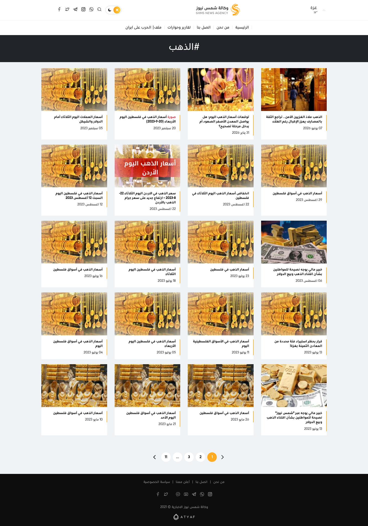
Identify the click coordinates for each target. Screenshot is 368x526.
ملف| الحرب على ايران (143, 28)
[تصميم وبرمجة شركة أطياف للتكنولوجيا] (184, 517)
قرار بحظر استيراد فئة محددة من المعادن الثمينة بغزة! (298, 344)
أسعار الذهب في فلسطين (229, 270)
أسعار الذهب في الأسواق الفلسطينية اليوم (221, 344)
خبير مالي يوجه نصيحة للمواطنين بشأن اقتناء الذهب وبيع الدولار (297, 272)
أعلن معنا (183, 482)
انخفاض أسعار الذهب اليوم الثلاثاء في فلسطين (220, 196)
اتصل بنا (204, 28)
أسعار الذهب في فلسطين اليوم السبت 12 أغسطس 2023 (79, 196)
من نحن (223, 28)
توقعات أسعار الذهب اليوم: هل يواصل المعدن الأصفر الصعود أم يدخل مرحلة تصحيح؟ (224, 121)
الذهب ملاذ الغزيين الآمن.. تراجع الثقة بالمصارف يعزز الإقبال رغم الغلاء (294, 119)
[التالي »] (154, 457)
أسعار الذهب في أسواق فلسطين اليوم (78, 344)
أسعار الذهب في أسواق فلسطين (297, 193)
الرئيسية (242, 28)
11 (166, 457)
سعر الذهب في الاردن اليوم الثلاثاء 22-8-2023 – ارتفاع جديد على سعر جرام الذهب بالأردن (147, 198)
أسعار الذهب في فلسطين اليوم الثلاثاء (152, 272)
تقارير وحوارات (179, 28)
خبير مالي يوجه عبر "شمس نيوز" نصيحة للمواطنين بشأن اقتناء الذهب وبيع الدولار (294, 418)
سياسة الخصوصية (156, 482)
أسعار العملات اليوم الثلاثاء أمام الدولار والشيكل (78, 119)
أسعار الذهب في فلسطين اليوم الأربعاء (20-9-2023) (148, 119)
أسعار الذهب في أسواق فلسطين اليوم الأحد (151, 416)
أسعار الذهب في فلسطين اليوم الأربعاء (152, 344)
